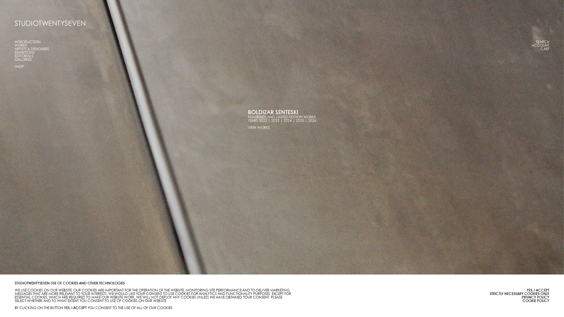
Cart (544, 49)
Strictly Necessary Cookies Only (519, 294)
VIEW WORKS (259, 127)
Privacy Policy (535, 297)
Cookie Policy (536, 301)
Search (542, 42)
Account (540, 45)
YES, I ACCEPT (538, 290)
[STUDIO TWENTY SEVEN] (50, 23)
